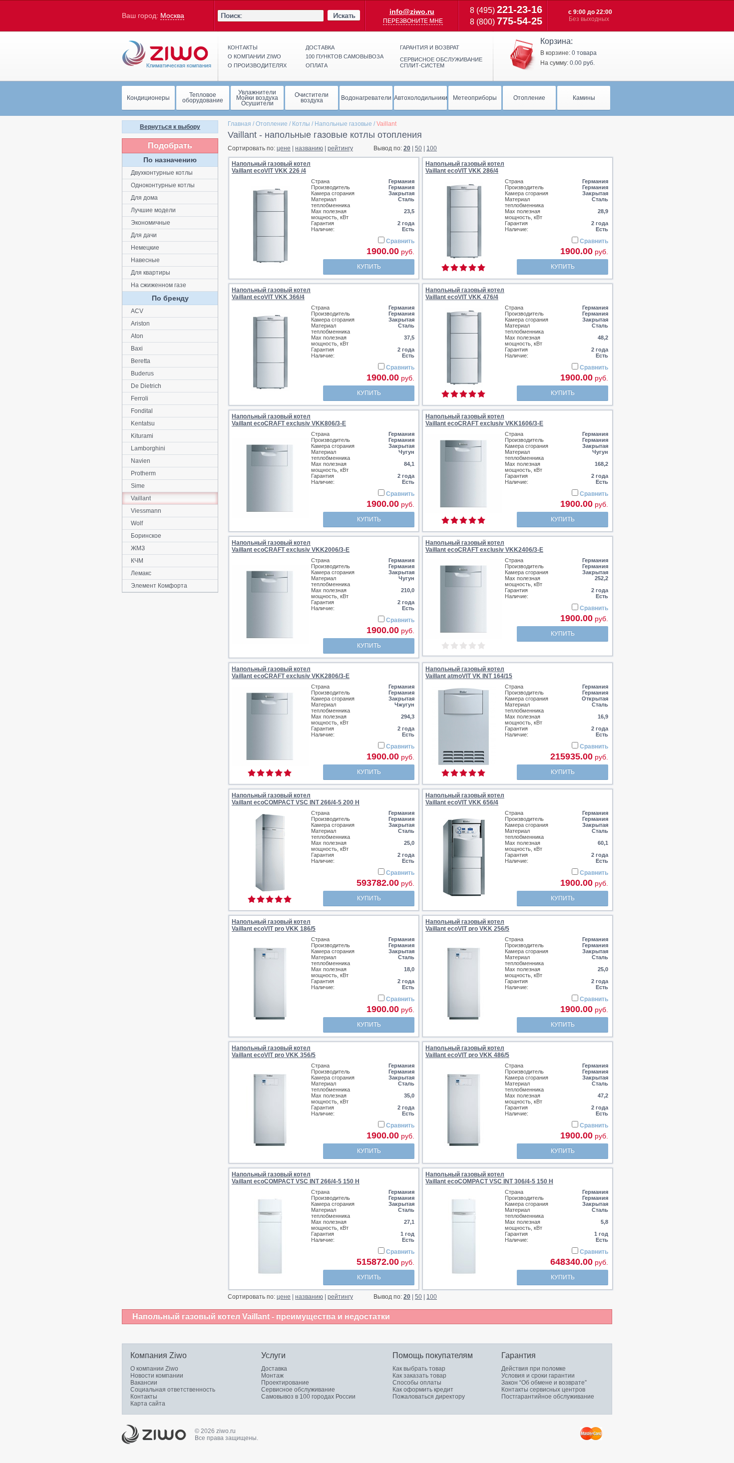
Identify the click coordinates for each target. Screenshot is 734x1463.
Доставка (320, 47)
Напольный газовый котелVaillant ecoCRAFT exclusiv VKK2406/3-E (484, 546)
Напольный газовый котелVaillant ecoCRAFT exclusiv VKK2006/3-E (291, 546)
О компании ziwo (254, 56)
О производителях (257, 65)
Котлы (301, 123)
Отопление (272, 123)
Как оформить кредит (422, 1389)
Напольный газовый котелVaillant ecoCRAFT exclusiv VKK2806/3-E (291, 673)
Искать (344, 15)
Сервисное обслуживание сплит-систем (441, 62)
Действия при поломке (533, 1368)
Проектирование (285, 1382)
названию (309, 148)
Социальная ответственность (172, 1389)
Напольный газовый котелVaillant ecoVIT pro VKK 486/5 (467, 1052)
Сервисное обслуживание (298, 1389)
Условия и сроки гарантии (538, 1375)
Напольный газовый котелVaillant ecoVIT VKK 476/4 (464, 294)
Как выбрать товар (418, 1368)
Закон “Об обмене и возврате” (544, 1382)
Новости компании (156, 1375)
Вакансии (143, 1382)
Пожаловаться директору (428, 1396)
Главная (239, 123)
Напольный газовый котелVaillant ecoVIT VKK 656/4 (464, 799)
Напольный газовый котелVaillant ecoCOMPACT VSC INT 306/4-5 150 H (489, 1178)
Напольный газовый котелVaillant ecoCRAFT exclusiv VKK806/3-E (289, 420)
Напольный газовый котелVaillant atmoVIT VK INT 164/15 (468, 673)
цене (284, 148)
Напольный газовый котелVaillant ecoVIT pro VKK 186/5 (274, 925)
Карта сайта (147, 1403)
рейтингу (340, 148)
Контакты (243, 47)
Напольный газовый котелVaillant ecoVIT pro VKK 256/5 (467, 925)
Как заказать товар (419, 1375)
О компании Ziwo (154, 1368)
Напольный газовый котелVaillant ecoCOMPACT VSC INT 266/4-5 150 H (296, 1178)
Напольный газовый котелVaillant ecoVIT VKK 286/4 (464, 167)
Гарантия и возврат (429, 47)
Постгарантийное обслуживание (547, 1396)
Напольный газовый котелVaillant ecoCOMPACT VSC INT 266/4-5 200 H (296, 799)
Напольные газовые (343, 123)
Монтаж (272, 1375)
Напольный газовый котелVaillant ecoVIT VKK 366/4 (271, 294)
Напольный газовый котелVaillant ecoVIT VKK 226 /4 (271, 167)
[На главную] (166, 54)
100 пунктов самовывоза (344, 56)
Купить (369, 266)
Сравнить (400, 241)
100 (431, 148)
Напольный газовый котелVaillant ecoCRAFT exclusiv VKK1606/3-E (484, 420)
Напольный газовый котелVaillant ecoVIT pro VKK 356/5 (274, 1052)
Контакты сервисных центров (543, 1389)
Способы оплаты (416, 1382)
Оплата (317, 65)
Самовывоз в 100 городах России (308, 1396)
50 (418, 148)
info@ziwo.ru (411, 11)
